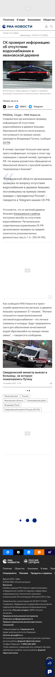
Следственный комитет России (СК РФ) (22, 409)
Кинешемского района (27, 213)
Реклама (23, 573)
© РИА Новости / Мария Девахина (16, 91)
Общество (20, 568)
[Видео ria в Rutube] (50, 552)
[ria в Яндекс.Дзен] (18, 552)
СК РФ (6, 142)
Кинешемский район (36, 400)
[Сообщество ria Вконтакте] (29, 552)
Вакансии (7, 585)
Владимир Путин (12, 405)
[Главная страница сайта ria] (17, 26)
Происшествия (11, 396)
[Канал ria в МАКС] (8, 552)
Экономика (32, 568)
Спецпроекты (9, 573)
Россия (25, 396)
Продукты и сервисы (41, 573)
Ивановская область (13, 400)
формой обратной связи (28, 641)
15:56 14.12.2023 (10, 33)
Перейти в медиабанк (39, 91)
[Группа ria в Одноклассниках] (39, 552)
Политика (7, 568)
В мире (44, 568)
